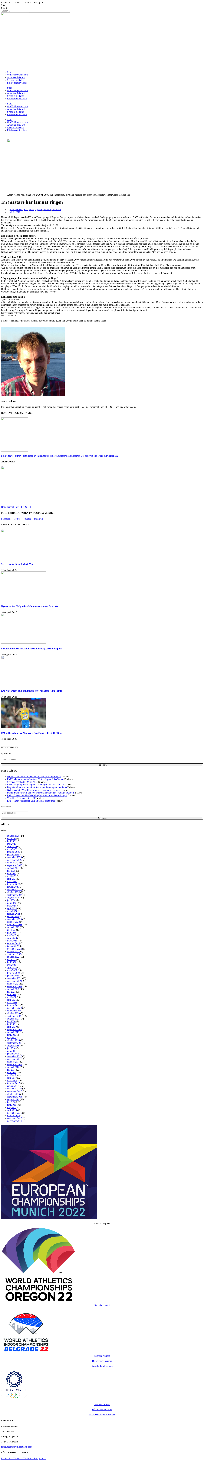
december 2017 (14, 1056)
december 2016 (14, 1088)
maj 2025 (11, 876)
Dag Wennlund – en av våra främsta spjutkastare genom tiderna (37, 787)
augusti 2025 (13, 868)
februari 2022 (13, 973)
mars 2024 (12, 911)
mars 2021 (12, 1002)
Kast (26, 209)
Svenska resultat (102, 1305)
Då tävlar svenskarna (102, 1361)
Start (9, 72)
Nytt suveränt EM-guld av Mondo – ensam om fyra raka (29, 606)
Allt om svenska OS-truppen (102, 1414)
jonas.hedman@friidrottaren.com (16, 1446)
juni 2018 (11, 1051)
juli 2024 (11, 900)
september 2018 (14, 1043)
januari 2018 (13, 1053)
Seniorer (47, 209)
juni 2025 (11, 873)
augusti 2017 (13, 1067)
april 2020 (12, 1026)
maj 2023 (11, 935)
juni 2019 (11, 1035)
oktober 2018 (13, 1040)
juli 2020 (11, 1021)
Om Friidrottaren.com (17, 74)
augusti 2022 (13, 957)
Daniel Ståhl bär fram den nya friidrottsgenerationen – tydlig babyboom (40, 792)
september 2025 (14, 865)
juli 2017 (11, 1070)
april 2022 (12, 967)
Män (31, 209)
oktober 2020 (13, 1013)
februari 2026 (13, 852)
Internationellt (16, 209)
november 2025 (14, 860)
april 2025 (12, 878)
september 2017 (14, 1064)
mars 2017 (12, 1080)
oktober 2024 (13, 892)
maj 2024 (11, 905)
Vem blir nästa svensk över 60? (21, 798)
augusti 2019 (13, 1032)
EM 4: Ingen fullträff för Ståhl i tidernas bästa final (31, 800)
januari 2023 (13, 946)
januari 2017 (13, 1086)
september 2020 (14, 1016)
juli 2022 (11, 959)
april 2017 (12, 1078)
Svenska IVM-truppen (102, 1366)
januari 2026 (13, 854)
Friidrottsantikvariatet (17, 82)
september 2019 (14, 1029)
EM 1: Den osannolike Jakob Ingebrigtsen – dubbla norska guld (37, 795)
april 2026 (12, 846)
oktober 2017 (13, 1061)
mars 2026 (12, 849)
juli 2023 (11, 930)
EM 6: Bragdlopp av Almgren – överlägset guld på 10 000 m (31, 733)
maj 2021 (11, 997)
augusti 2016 (13, 1099)
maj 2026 (11, 844)
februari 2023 (13, 943)
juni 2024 (11, 903)
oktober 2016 (13, 1094)
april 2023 (12, 938)
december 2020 (14, 1008)
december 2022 (14, 948)
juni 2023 (11, 932)
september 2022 (14, 954)
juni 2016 (11, 1104)
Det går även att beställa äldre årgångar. (59, 456)
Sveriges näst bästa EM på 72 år (17, 564)
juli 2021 (11, 991)
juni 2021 (11, 994)
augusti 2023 (13, 927)
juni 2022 (11, 962)
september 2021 (14, 986)
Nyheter (38, 209)
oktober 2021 (13, 983)
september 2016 (14, 1096)
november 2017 (14, 1059)
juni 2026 (11, 841)
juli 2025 (11, 870)
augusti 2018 (13, 1045)
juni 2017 (11, 1072)
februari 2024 (13, 913)
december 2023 (14, 919)
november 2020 (14, 1010)
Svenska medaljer (15, 80)
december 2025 (14, 857)
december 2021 (14, 978)
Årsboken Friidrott (16, 77)
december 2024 (14, 889)
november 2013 (14, 1118)
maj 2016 (11, 1107)
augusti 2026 (13, 835)
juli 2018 (11, 1048)
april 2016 (12, 1110)
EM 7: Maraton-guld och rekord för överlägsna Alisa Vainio (31, 690)
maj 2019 (11, 1037)
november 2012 (14, 1121)
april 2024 (12, 908)
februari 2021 (13, 1005)
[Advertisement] (90, 48)
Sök (3, 5)
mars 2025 (12, 881)
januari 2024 (13, 916)
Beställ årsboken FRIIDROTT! (16, 507)
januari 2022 (13, 975)
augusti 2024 (13, 897)
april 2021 (12, 1000)
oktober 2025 (13, 862)
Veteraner (56, 209)
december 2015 (14, 1113)
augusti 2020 (13, 1018)
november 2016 (14, 1091)
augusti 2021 (13, 989)
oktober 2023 (13, 922)
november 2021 (14, 981)
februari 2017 (13, 1083)
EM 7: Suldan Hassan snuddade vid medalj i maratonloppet (31, 648)
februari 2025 (13, 884)
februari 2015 (13, 1115)
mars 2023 (12, 940)
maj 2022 (11, 965)
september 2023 (14, 924)
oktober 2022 (13, 951)
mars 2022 (12, 970)
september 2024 (14, 895)
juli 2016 (11, 1102)
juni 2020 (11, 1024)
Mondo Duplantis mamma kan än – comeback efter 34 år (34, 776)
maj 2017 (11, 1075)
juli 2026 (11, 838)
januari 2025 (13, 887)
